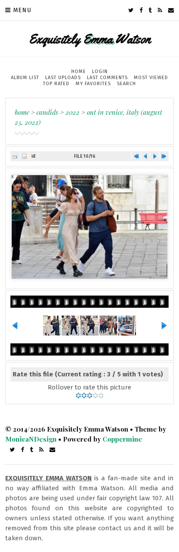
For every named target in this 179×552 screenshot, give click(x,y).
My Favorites (93, 83)
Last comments (107, 77)
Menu (22, 10)
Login (100, 71)
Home (78, 71)
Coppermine (122, 439)
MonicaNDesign (30, 439)
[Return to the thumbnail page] (14, 156)
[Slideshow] (33, 156)
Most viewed (151, 77)
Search (126, 83)
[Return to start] (136, 156)
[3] (90, 395)
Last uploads (63, 77)
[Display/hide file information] (24, 156)
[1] (78, 395)
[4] (95, 395)
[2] (84, 395)
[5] (101, 395)
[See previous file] (145, 156)
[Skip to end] (163, 156)
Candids (47, 112)
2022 (73, 112)
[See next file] (154, 156)
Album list (25, 77)
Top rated (56, 83)
